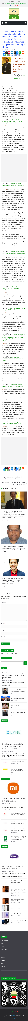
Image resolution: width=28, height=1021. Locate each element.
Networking (4, 949)
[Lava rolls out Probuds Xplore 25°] (5, 763)
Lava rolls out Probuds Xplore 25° (17, 761)
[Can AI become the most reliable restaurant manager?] (5, 706)
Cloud (2, 952)
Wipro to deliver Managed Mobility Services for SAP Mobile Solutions (13, 478)
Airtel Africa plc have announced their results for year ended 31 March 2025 (18, 829)
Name (3, 623)
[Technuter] (2, 23)
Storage (3, 960)
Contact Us (3, 969)
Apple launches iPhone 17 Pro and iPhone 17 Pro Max (17, 900)
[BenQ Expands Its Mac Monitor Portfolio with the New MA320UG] (14, 856)
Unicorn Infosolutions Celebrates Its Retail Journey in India (18, 881)
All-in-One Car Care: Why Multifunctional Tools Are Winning (18, 690)
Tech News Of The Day (9, 654)
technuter (11, 49)
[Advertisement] (14, 168)
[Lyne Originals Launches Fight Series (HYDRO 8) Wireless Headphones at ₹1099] (14, 732)
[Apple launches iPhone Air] (5, 908)
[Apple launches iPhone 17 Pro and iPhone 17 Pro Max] (5, 901)
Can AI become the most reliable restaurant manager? (17, 705)
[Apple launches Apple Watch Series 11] (5, 922)
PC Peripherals (4, 954)
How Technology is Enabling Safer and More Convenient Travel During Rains (18, 712)
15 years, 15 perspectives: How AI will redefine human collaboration (17, 697)
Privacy (2, 972)
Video (2, 963)
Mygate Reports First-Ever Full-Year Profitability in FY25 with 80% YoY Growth (18, 815)
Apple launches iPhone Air (16, 906)
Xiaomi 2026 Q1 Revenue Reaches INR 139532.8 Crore (13, 800)
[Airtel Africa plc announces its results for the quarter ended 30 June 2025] (5, 823)
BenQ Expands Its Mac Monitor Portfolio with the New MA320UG (13, 867)
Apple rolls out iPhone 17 (16, 913)
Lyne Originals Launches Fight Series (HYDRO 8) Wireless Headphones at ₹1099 (12, 746)
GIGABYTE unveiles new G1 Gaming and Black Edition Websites (13, 483)
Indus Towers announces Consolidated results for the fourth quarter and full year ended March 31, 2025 (18, 838)
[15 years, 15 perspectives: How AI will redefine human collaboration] (5, 698)
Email (3, 630)
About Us (3, 966)
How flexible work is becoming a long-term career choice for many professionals (13, 675)
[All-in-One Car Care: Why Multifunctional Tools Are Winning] (5, 691)
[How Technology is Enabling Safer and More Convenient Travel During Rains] (5, 713)
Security (3, 957)
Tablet (2, 946)
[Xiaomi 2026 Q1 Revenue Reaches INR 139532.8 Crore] (14, 788)
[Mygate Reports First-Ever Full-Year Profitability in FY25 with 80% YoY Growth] (5, 815)
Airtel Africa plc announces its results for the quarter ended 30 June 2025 (18, 822)
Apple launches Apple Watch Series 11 (18, 920)
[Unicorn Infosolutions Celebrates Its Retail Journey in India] (5, 882)
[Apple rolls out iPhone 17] (5, 915)
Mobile (2, 943)
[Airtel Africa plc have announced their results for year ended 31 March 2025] (5, 830)
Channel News (4, 940)
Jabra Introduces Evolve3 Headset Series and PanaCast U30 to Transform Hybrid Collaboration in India (18, 770)
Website (3, 636)
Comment (4, 602)
